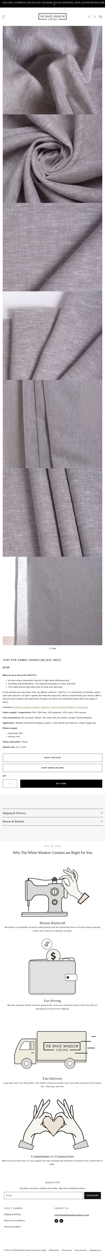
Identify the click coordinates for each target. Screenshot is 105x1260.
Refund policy (54, 1250)
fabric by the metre (79, 707)
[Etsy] (61, 1221)
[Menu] (3, 16)
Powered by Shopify (38, 1250)
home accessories (59, 707)
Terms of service (81, 1250)
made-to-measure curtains (27, 707)
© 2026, (7, 1250)
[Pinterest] (56, 1221)
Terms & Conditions (12, 1227)
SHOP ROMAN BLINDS (52, 768)
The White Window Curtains (20, 1250)
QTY (5, 776)
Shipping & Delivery (12, 1214)
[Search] (94, 16)
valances (45, 707)
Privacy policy (67, 1250)
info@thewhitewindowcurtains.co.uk (72, 1215)
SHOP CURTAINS (52, 758)
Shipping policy (95, 1250)
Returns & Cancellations (14, 1220)
